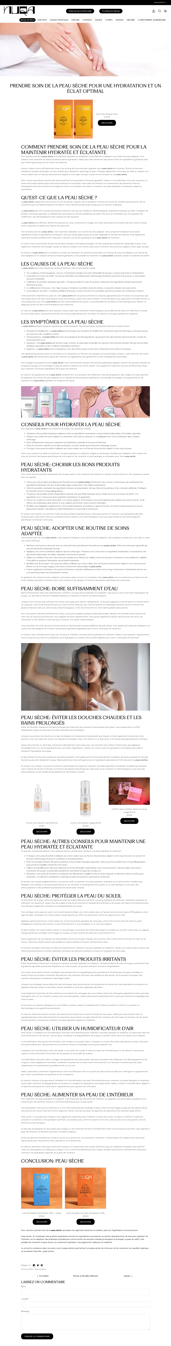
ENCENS (131, 20)
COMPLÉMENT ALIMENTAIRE (152, 20)
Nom (23, 1286)
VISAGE (98, 20)
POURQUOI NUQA (111, 11)
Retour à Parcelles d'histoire (85, 1276)
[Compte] (153, 11)
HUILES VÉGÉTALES (59, 20)
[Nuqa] (19, 11)
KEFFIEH (120, 20)
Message (25, 1311)
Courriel (24, 1299)
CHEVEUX (87, 20)
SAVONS (75, 20)
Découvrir (106, 123)
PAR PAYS (42, 20)
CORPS (108, 20)
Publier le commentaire (37, 1336)
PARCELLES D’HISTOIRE (80, 11)
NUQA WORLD (27, 20)
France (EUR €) (159, 2)
